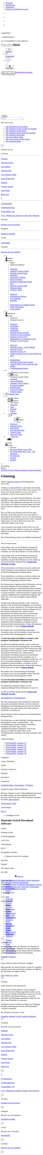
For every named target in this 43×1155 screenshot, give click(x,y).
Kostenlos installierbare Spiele (21, 282)
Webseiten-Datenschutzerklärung (16, 882)
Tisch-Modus (19, 785)
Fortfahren (12, 957)
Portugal (9, 903)
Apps (12, 407)
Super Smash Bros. (8, 179)
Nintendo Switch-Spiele (18, 273)
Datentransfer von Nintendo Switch (23, 339)
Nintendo (4, 159)
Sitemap (13, 460)
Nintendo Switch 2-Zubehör (20, 335)
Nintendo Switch (7, 163)
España (8, 891)
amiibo (12, 366)
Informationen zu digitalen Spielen (22, 305)
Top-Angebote (15, 298)
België (8, 921)
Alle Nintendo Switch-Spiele (16, 131)
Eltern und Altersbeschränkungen (13, 880)
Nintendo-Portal (16, 288)
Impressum (36, 880)
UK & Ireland (11, 913)
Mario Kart (5, 194)
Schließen (4, 957)
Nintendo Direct (16, 426)
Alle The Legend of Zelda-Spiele (17, 139)
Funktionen (14, 326)
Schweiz (9, 942)
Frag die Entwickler (17, 430)
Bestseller (13, 301)
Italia (7, 897)
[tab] (21, 876)
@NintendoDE (6, 204)
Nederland (9, 899)
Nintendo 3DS (6, 171)
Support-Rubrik (27, 626)
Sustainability (34, 887)
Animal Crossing (7, 187)
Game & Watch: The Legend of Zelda (24, 364)
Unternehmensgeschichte (19, 368)
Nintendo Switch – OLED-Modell (22, 347)
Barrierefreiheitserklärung (10, 889)
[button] (24, 258)
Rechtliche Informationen (26, 885)
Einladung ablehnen (8, 1016)
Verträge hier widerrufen (20, 887)
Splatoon (4, 183)
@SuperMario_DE (8, 212)
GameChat (14, 328)
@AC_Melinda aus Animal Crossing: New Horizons (20, 216)
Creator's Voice (15, 432)
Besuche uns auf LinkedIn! (11, 252)
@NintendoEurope (8, 208)
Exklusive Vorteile (16, 390)
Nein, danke (5, 975)
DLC (12, 284)
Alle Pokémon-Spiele (13, 141)
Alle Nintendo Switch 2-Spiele (17, 127)
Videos (12, 411)
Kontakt (23, 889)
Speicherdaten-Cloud (8, 803)
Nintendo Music (16, 392)
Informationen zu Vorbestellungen (13, 698)
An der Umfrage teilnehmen (26, 1016)
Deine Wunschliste (17, 307)
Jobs (2, 882)
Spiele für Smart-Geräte (18, 286)
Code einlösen (15, 309)
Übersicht (9, 3)
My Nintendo (15, 456)
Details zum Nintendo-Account (17, 9)
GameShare (14, 330)
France (8, 913)
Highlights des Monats (18, 296)
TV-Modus (29, 785)
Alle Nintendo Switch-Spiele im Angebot (20, 133)
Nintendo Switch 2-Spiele (19, 271)
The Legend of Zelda (8, 175)
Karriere (13, 458)
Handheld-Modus (7, 785)
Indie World (14, 428)
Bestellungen (10, 5)
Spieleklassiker (15, 388)
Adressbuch (10, 7)
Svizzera (9, 930)
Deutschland (10, 909)
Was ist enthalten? (16, 381)
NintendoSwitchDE (8, 234)
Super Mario (5, 191)
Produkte (13, 409)
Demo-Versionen (16, 280)
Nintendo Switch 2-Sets (18, 337)
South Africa (10, 915)
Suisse (8, 944)
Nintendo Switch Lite (18, 352)
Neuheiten (14, 275)
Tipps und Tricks (16, 434)
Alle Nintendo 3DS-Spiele (15, 135)
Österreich (9, 936)
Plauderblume (15, 360)
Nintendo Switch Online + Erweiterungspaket (19, 384)
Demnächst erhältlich (17, 277)
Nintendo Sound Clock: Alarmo (21, 362)
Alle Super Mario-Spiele (14, 137)
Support (28, 880)
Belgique (9, 907)
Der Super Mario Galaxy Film (21, 449)
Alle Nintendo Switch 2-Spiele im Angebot (21, 129)
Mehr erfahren (14, 799)
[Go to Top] (21, 464)
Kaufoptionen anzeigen (24, 72)
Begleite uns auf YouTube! (10, 225)
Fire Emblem (5, 167)
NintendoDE (5, 243)
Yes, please (14, 975)
